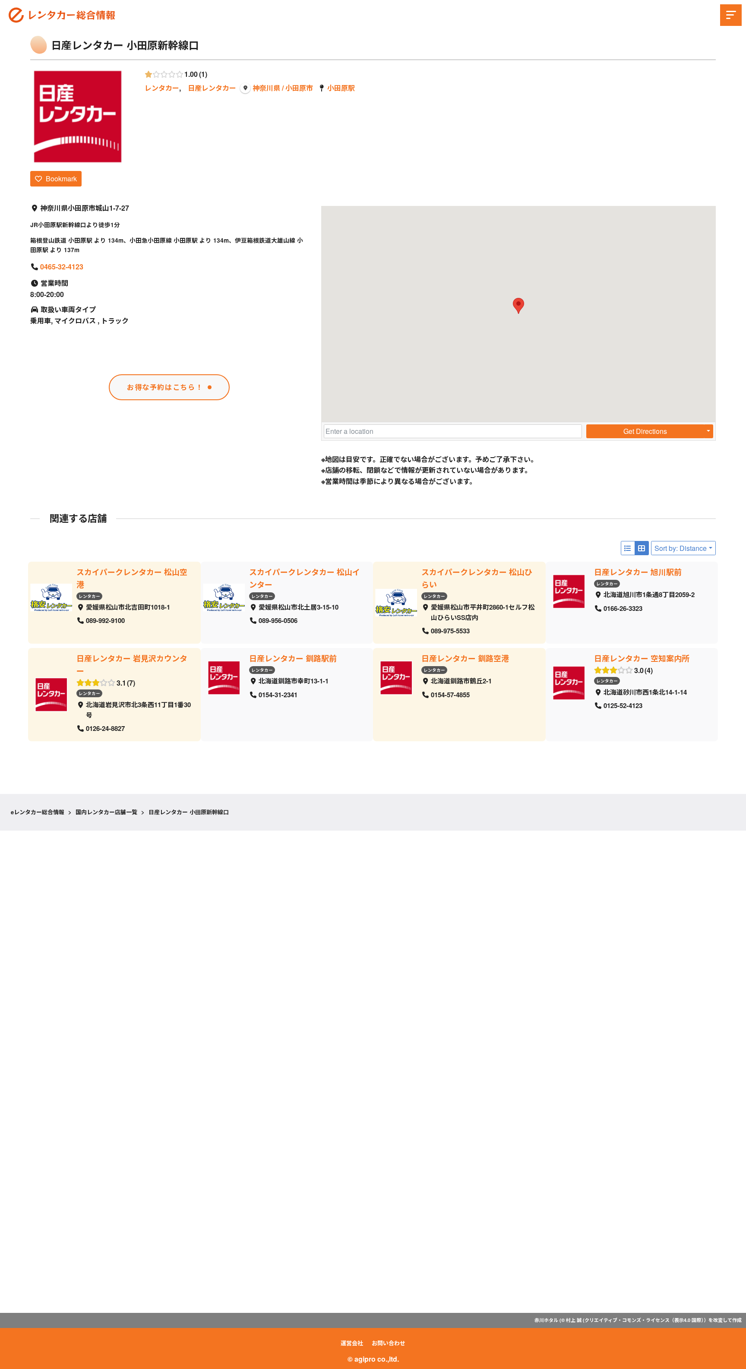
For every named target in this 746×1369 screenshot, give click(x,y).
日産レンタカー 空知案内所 (641, 658)
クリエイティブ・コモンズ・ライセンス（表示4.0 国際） (644, 1320)
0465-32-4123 (61, 267)
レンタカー (162, 88)
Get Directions (645, 431)
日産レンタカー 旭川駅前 (638, 572)
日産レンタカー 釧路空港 (465, 658)
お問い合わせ (388, 1343)
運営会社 (352, 1343)
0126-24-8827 (105, 728)
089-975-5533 (450, 631)
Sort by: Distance (680, 548)
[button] (518, 306)
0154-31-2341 (278, 694)
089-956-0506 (278, 621)
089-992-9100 (105, 621)
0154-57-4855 (450, 694)
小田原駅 (341, 88)
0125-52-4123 (623, 706)
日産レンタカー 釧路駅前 (293, 658)
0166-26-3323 (623, 608)
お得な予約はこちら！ (165, 387)
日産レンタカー (212, 88)
